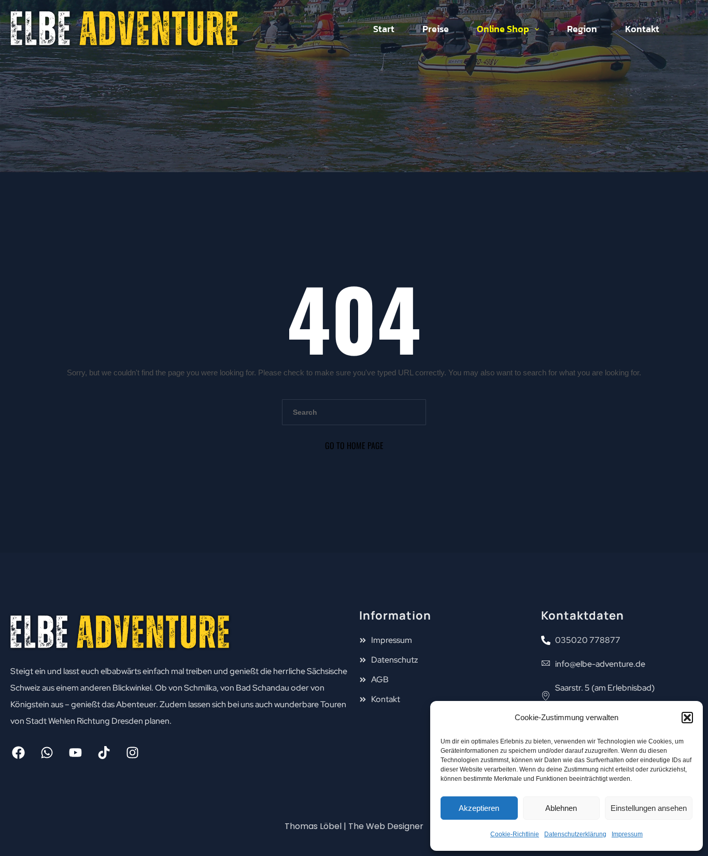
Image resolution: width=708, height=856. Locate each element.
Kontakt (642, 29)
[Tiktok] (104, 753)
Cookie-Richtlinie (514, 834)
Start (383, 29)
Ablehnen (561, 808)
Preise (435, 29)
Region (582, 29)
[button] (687, 717)
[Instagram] (132, 753)
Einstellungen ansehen (649, 808)
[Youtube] (75, 753)
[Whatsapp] (47, 753)
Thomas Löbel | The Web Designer (354, 826)
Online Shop (503, 29)
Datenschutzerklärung (575, 834)
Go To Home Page (354, 445)
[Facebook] (18, 753)
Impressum (627, 834)
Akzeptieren (479, 808)
